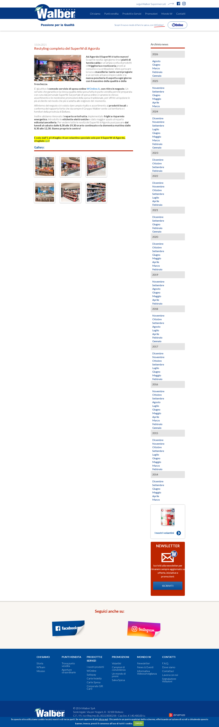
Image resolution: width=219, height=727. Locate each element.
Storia (40, 663)
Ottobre (157, 163)
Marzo (156, 68)
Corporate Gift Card (95, 687)
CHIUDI (138, 723)
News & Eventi (145, 667)
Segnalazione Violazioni (169, 680)
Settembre (158, 91)
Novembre (158, 87)
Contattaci (168, 671)
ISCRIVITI (167, 585)
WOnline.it (93, 88)
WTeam (41, 667)
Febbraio (157, 71)
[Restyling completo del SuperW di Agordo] (44, 166)
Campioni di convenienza (119, 668)
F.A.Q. (165, 663)
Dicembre (157, 118)
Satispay (91, 674)
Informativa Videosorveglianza (147, 672)
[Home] (56, 12)
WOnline (91, 670)
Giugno (156, 64)
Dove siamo (168, 667)
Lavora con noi (170, 675)
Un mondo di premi (119, 674)
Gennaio (156, 75)
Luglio (155, 129)
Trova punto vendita (68, 664)
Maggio (156, 98)
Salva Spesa (118, 680)
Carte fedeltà (94, 678)
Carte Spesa (93, 682)
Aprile (155, 102)
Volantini (116, 663)
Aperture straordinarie (69, 671)
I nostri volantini (164, 532)
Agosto (156, 61)
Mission (41, 671)
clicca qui (103, 719)
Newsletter (143, 663)
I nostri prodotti (95, 667)
